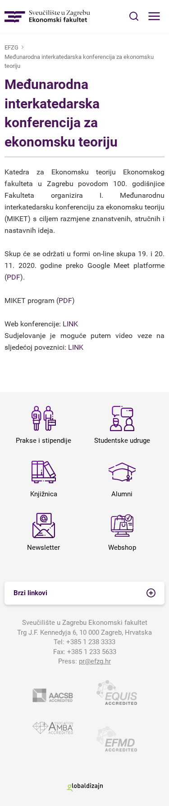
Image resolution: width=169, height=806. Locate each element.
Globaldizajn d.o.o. (84, 787)
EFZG (11, 47)
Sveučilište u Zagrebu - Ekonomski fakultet (47, 16)
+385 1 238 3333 (90, 642)
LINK (70, 324)
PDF (13, 277)
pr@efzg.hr (95, 661)
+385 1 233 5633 (91, 652)
